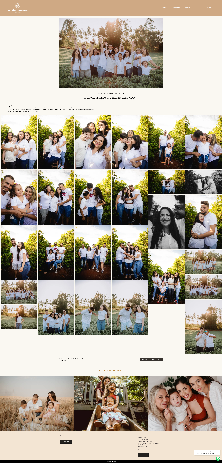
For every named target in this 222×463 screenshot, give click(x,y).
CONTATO (210, 8)
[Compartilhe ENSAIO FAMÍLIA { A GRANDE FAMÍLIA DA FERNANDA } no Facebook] (59, 361)
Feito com (111, 461)
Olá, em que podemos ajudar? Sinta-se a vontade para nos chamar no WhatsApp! (205, 452)
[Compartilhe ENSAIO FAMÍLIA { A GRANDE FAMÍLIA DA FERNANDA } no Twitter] (62, 361)
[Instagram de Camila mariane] (140, 449)
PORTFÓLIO (176, 8)
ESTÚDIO (188, 8)
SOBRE (199, 8)
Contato (143, 455)
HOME (164, 8)
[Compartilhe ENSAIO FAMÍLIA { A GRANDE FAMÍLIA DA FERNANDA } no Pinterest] (65, 361)
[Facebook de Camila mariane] (138, 449)
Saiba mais (66, 441)
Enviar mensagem (144, 439)
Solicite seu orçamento (151, 359)
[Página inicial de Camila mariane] (18, 8)
